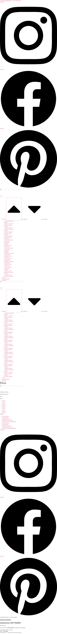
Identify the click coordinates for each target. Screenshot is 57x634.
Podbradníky (7, 260)
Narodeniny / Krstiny (8, 272)
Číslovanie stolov (8, 237)
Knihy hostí (6, 257)
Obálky (5, 222)
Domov (3, 400)
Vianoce (6, 269)
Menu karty (6, 238)
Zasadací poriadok (8, 227)
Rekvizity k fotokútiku (9, 253)
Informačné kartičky (8, 240)
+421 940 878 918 (17, 0)
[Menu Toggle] (1, 196)
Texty (3, 403)
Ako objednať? (5, 417)
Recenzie (4, 404)
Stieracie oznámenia (8, 223)
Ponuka (3, 402)
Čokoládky (6, 242)
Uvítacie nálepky (7, 258)
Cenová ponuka (5, 416)
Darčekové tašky (8, 270)
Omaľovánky (7, 241)
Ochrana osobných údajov (7, 420)
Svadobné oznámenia (9, 221)
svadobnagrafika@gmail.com (6, 0)
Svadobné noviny (8, 256)
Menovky (6, 226)
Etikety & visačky (8, 225)
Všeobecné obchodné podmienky (9, 421)
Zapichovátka (7, 254)
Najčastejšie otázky (6, 419)
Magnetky (6, 244)
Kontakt (3, 406)
